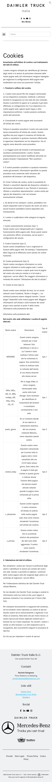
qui (10, 636)
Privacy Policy (32, 756)
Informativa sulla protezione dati (16, 314)
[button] (50, 2)
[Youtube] (28, 711)
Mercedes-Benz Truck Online (26, 694)
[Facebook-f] (21, 711)
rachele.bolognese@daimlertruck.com (26, 679)
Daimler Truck (26, 692)
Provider (9, 756)
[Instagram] (31, 711)
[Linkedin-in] (24, 711)
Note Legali (19, 756)
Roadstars (26, 697)
